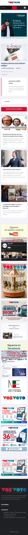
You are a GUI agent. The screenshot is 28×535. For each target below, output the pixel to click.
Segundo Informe (18, 337)
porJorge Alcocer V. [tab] (14, 327)
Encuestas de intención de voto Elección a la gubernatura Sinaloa (13, 135)
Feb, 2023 (18, 68)
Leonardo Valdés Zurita (8, 68)
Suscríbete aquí (4, 74)
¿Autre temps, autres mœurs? (12, 169)
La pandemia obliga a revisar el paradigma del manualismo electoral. (12, 206)
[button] (24, 7)
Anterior (7, 101)
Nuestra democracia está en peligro (13, 64)
